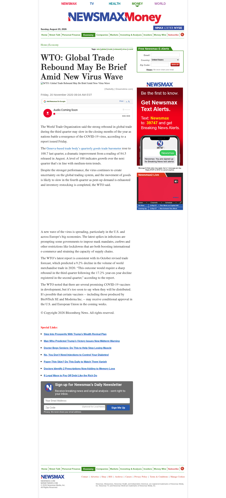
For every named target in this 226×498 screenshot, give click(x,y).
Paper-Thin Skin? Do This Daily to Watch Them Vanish (75, 361)
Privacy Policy (140, 476)
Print (121, 101)
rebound (117, 49)
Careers (128, 476)
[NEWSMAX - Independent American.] (115, 18)
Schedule (168, 203)
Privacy (47, 412)
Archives (119, 476)
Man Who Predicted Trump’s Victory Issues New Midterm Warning (82, 341)
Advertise (95, 476)
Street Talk (54, 35)
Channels (154, 203)
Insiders (148, 35)
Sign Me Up (118, 407)
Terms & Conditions (159, 476)
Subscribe (173, 35)
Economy (88, 35)
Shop (103, 476)
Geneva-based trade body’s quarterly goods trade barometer (84, 148)
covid (130, 49)
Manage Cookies (177, 476)
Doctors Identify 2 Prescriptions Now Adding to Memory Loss (79, 368)
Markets (114, 35)
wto (98, 49)
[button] (182, 34)
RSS (110, 476)
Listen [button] (140, 203)
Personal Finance (71, 35)
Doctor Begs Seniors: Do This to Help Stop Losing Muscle (77, 348)
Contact (84, 476)
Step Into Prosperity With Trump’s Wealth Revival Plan (75, 334)
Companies (102, 35)
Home (44, 35)
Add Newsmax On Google (56, 101)
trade (110, 49)
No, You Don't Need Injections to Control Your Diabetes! (76, 355)
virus (124, 49)
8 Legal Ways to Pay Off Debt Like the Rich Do (70, 375)
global (103, 49)
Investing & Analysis (131, 35)
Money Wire (160, 35)
